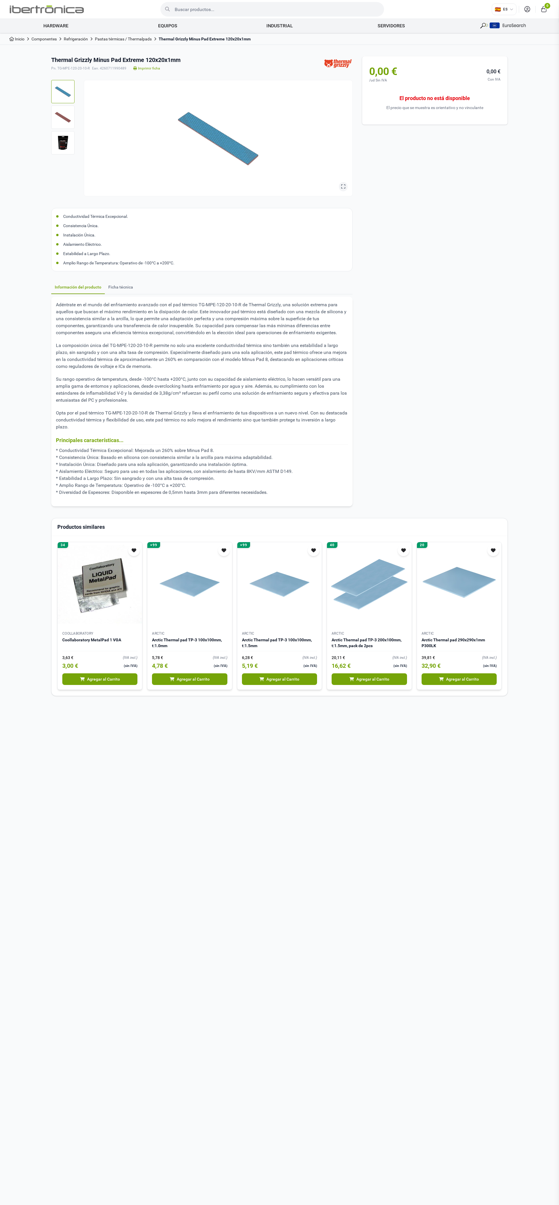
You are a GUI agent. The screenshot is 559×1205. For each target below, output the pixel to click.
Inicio (19, 39)
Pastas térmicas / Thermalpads (123, 39)
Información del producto (78, 287)
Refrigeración (76, 39)
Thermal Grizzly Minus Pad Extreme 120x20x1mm (205, 39)
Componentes (44, 39)
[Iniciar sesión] (527, 9)
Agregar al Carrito (103, 679)
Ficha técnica (120, 287)
